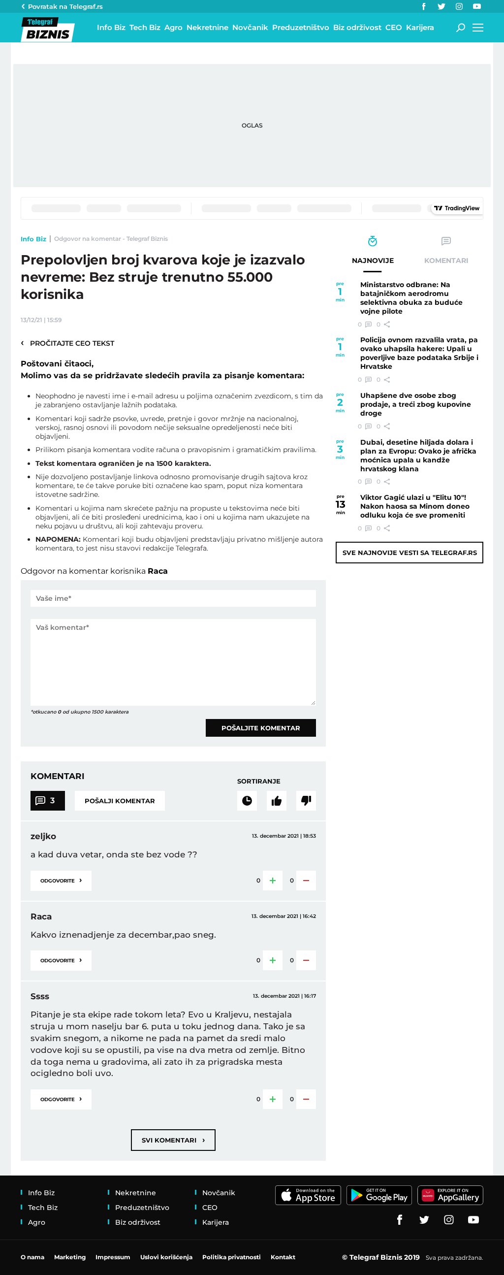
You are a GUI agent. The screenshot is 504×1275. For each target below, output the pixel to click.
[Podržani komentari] (276, 801)
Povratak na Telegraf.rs (65, 6)
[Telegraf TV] (477, 6)
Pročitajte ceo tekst (67, 342)
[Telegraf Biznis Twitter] (441, 6)
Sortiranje (259, 781)
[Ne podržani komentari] (306, 801)
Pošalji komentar (120, 801)
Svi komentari (173, 1139)
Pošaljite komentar (260, 728)
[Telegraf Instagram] (459, 6)
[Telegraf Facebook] (423, 6)
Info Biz (33, 239)
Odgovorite (61, 879)
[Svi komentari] (247, 801)
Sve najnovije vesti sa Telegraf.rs (410, 552)
